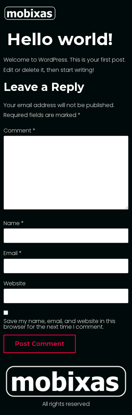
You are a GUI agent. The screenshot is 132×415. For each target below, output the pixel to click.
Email (13, 253)
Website (15, 283)
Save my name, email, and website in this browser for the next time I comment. (59, 324)
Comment (20, 131)
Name (14, 223)
